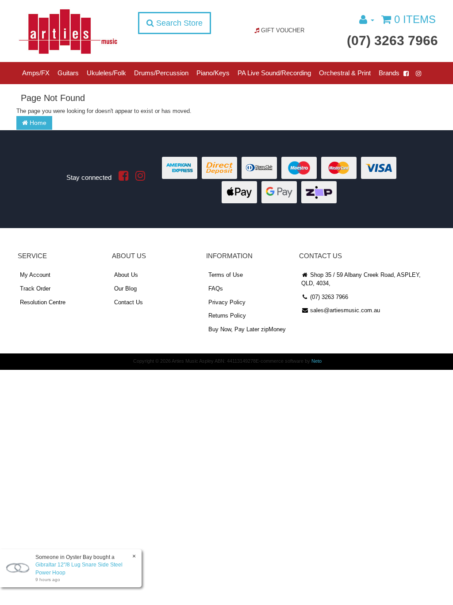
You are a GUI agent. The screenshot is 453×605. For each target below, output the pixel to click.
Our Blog (125, 288)
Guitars (68, 73)
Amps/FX (36, 73)
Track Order (35, 288)
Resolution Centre (42, 302)
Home (37, 122)
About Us (126, 274)
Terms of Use (225, 274)
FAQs (215, 288)
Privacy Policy (227, 302)
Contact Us (128, 302)
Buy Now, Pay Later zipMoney (247, 329)
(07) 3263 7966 (392, 40)
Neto (316, 361)
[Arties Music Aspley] (67, 31)
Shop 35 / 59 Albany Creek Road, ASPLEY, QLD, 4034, (361, 279)
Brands (389, 73)
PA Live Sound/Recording (274, 73)
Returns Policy (227, 315)
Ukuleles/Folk (106, 73)
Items (415, 19)
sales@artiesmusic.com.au (344, 310)
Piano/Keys (213, 73)
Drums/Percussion (161, 73)
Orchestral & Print (345, 73)
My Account (35, 274)
